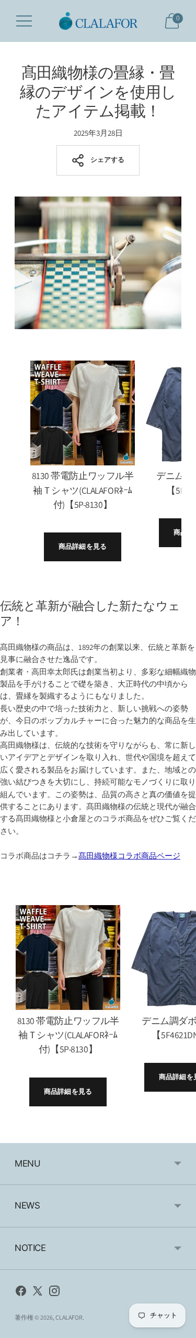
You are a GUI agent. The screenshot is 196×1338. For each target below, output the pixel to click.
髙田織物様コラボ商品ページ (129, 856)
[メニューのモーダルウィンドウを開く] (24, 21)
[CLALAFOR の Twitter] (37, 1292)
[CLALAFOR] (98, 21)
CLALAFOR (69, 1317)
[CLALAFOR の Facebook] (21, 1292)
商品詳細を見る (83, 546)
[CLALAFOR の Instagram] (54, 1292)
